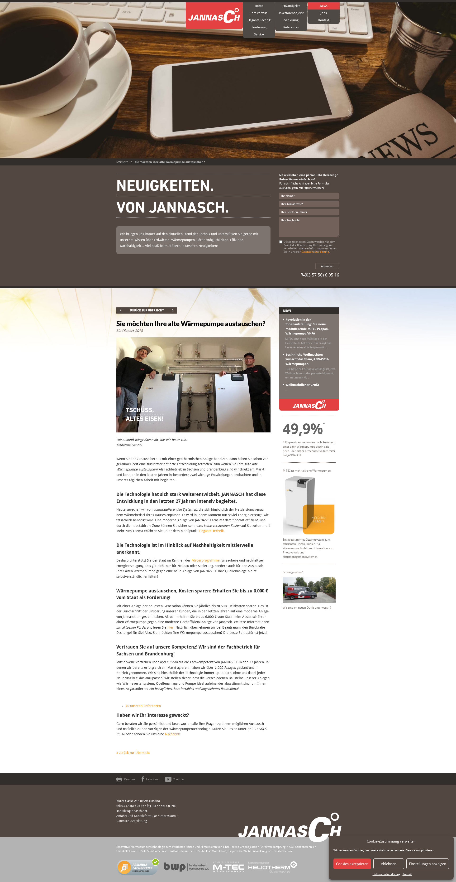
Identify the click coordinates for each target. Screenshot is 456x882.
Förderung (259, 27)
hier (170, 627)
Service (259, 34)
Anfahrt (121, 816)
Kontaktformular (145, 816)
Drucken (129, 779)
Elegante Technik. (212, 531)
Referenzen (291, 27)
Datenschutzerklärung (386, 874)
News (324, 6)
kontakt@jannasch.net (131, 811)
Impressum (168, 816)
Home (259, 6)
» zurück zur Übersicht (133, 753)
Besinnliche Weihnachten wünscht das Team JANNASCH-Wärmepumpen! (307, 359)
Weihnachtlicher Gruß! (302, 385)
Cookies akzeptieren (352, 864)
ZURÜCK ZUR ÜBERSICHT (147, 310)
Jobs (324, 13)
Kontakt (407, 874)
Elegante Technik (259, 20)
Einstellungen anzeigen (427, 864)
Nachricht (172, 734)
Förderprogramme (205, 560)
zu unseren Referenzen (143, 706)
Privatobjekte (291, 6)
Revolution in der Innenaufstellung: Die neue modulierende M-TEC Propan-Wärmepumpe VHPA (307, 326)
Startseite (122, 162)
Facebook (152, 779)
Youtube (178, 779)
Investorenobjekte (291, 13)
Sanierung (291, 20)
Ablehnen (388, 864)
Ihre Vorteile (259, 13)
